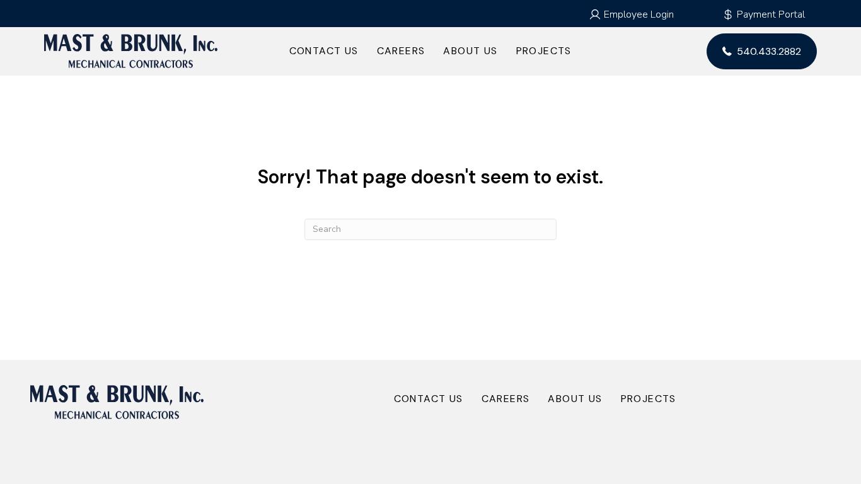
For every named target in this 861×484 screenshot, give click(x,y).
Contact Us (324, 50)
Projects (544, 50)
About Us (470, 50)
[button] (631, 14)
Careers (401, 50)
